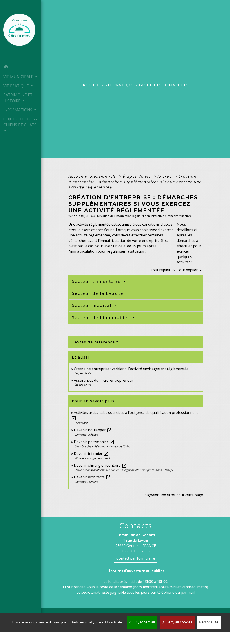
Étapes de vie (137, 176)
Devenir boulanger (93, 429)
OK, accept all (143, 622)
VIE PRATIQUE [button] (16, 85)
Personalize (208, 622)
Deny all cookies (178, 622)
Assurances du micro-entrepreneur (103, 380)
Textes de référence (93, 342)
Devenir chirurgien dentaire (100, 465)
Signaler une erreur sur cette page (174, 494)
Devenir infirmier (91, 453)
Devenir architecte (92, 477)
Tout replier (163, 269)
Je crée (165, 176)
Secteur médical (92, 305)
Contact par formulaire (135, 558)
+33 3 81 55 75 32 (135, 551)
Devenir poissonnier (94, 441)
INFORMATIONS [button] (18, 109)
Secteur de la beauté (98, 293)
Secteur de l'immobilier (101, 317)
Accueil (92, 85)
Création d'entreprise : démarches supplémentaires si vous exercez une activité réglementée (134, 182)
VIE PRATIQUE (120, 85)
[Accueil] (20, 31)
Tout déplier (190, 269)
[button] (20, 67)
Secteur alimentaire (97, 281)
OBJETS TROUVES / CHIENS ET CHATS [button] (20, 121)
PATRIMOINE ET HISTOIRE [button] (18, 97)
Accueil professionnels (92, 176)
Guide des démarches (164, 85)
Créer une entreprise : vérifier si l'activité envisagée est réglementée (131, 368)
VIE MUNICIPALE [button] (18, 76)
